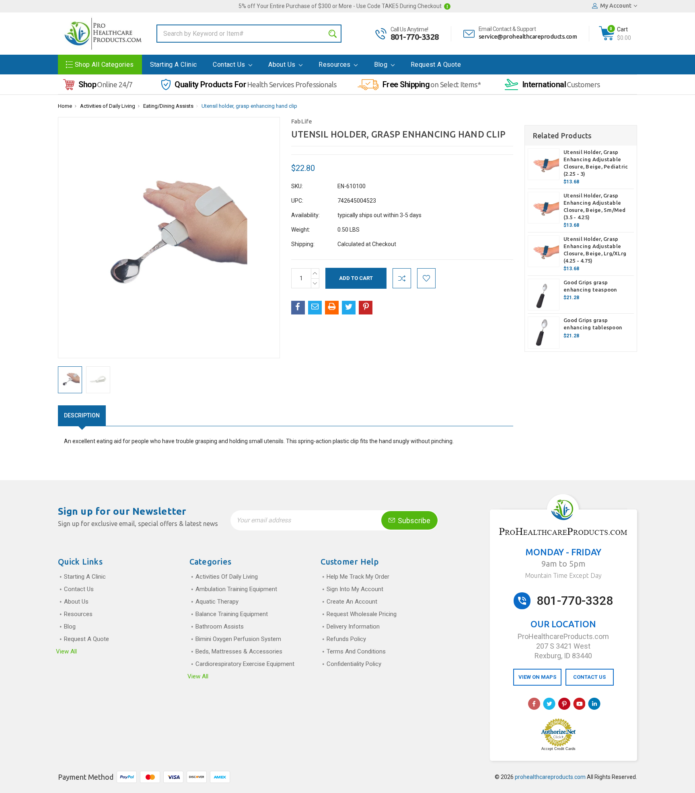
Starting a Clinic (173, 64)
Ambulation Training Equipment (236, 589)
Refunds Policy (346, 639)
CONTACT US (589, 677)
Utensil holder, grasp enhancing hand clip (249, 106)
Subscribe (413, 520)
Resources (335, 64)
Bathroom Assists (219, 626)
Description (82, 415)
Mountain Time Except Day (563, 575)
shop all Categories (104, 64)
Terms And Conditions (356, 651)
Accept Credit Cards (558, 749)
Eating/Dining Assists (168, 106)
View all (66, 651)
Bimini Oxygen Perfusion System (238, 639)
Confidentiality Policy (354, 664)
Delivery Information (353, 626)
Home (65, 106)
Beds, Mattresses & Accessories (238, 651)
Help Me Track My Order (358, 576)
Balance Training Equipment (231, 614)
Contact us (230, 64)
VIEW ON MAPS (537, 677)
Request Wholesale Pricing (362, 614)
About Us (282, 64)
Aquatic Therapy (217, 601)
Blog (381, 64)
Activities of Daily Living (107, 106)
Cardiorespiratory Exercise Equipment (244, 664)
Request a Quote (436, 64)
